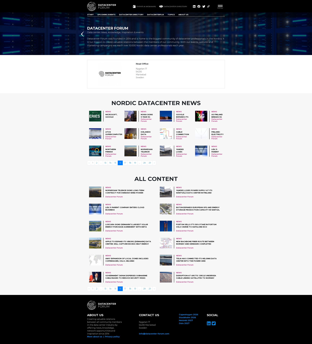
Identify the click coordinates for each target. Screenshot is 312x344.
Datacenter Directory (131, 15)
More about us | (95, 336)
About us (183, 15)
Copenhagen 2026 (188, 314)
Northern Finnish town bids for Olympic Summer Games (111, 150)
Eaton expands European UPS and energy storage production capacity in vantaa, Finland (198, 208)
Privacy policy (112, 336)
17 (125, 163)
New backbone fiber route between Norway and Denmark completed (195, 242)
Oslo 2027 (184, 323)
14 (110, 163)
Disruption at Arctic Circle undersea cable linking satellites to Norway (196, 276)
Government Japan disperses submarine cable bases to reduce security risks (126, 276)
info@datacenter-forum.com (154, 334)
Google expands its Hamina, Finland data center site (182, 115)
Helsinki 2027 (186, 320)
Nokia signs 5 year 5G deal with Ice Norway (147, 115)
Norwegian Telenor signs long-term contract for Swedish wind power (147, 150)
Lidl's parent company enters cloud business (216, 150)
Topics (171, 15)
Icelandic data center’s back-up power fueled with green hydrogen (147, 133)
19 (135, 163)
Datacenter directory (175, 6)
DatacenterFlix (155, 15)
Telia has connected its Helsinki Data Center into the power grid (196, 259)
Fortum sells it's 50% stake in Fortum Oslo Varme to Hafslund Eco (196, 225)
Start (90, 15)
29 (150, 163)
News (108, 112)
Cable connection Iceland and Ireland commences (182, 133)
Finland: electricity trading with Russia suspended (217, 133)
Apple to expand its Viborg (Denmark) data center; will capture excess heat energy (128, 242)
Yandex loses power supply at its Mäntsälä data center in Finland (181, 150)
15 (115, 163)
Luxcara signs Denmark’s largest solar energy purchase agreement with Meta (126, 225)
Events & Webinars (146, 6)
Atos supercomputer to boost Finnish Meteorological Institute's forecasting (114, 133)
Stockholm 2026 (187, 317)
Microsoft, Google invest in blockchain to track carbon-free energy (111, 115)
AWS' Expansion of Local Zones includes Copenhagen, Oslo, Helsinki (126, 259)
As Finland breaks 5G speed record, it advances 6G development (218, 115)
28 (144, 163)
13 (105, 163)
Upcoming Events (106, 15)
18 (130, 163)
